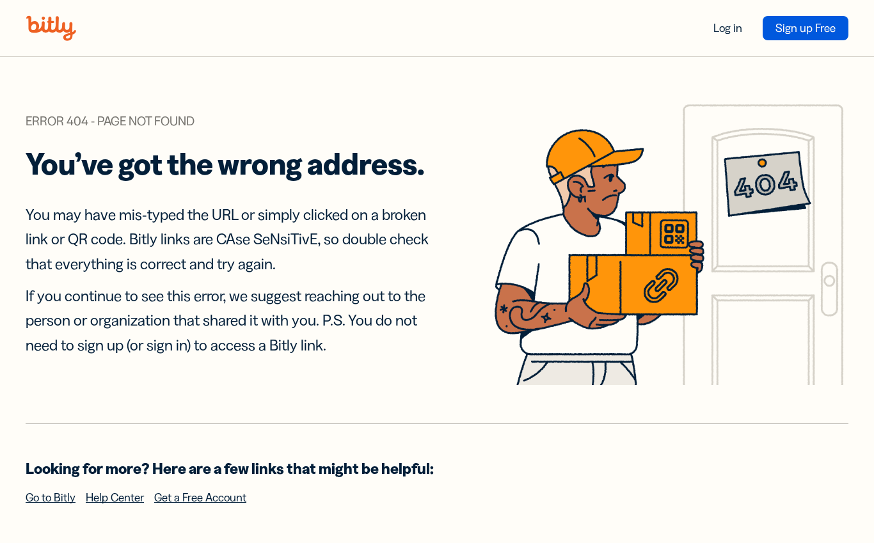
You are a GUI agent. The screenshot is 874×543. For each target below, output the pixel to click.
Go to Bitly (50, 498)
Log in (727, 28)
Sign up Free (805, 28)
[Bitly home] (51, 28)
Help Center (115, 498)
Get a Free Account (200, 498)
